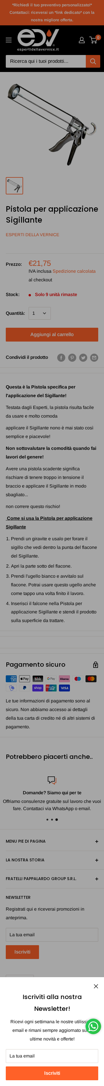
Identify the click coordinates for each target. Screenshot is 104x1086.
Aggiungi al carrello (52, 334)
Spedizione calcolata (74, 271)
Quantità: (15, 313)
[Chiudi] (96, 986)
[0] (93, 40)
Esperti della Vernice (32, 234)
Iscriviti (52, 1073)
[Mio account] (82, 40)
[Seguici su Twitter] (83, 357)
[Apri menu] (9, 40)
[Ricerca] (93, 61)
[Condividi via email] (94, 357)
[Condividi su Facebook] (61, 357)
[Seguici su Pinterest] (72, 357)
